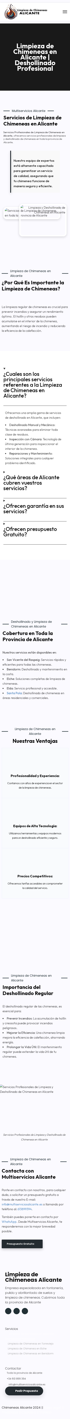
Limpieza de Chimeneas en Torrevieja (30, 1343)
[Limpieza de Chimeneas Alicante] (27, 18)
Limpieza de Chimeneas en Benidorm (31, 1353)
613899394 (25, 1209)
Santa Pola (14, 693)
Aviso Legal (52, 1407)
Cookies (27, 1412)
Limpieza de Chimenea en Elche (27, 1348)
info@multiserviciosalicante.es (22, 1204)
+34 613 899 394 (16, 1378)
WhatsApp (9, 1222)
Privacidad (10, 1412)
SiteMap (45, 1412)
